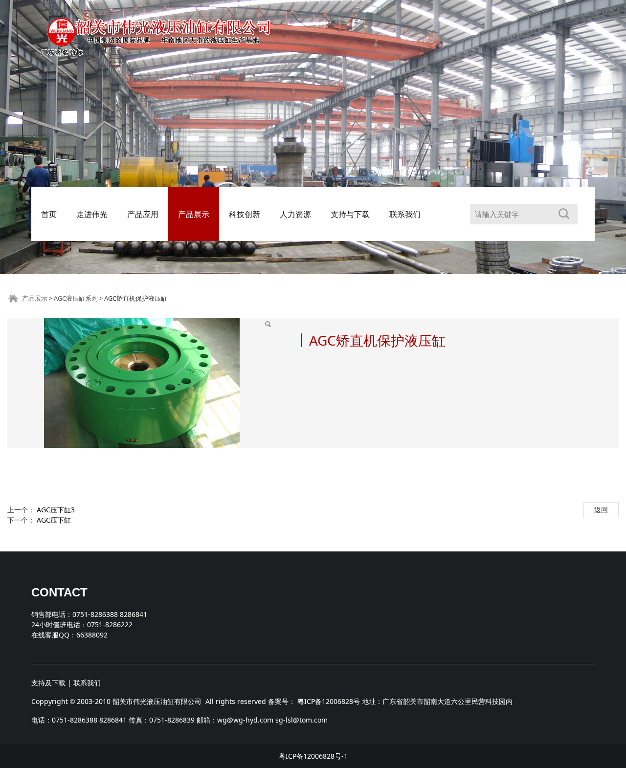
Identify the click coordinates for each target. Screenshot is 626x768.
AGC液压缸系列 (76, 298)
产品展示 (193, 214)
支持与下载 (350, 214)
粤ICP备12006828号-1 (313, 756)
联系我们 (405, 214)
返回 (601, 509)
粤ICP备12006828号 (328, 701)
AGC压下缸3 (56, 509)
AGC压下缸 (54, 520)
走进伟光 (92, 214)
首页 (49, 214)
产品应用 (142, 214)
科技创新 (244, 214)
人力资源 (295, 214)
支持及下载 (48, 682)
